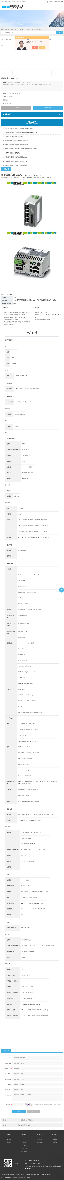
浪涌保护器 (24, 1151)
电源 (24, 1145)
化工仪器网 (27, 1177)
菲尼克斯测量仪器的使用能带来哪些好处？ (16, 157)
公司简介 (9, 1139)
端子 (24, 1139)
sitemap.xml (8, 1177)
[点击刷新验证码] (29, 1104)
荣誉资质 (9, 1142)
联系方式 (55, 1142)
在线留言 (55, 1139)
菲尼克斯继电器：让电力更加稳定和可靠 (16, 165)
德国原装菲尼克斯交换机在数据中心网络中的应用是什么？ (21, 132)
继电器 (24, 1142)
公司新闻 (39, 1139)
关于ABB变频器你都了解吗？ (13, 153)
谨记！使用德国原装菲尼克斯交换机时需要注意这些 (19, 128)
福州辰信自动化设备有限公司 (15, 1)
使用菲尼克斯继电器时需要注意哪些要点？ (16, 144)
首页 (10, 39)
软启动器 (24, 1148)
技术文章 (39, 1142)
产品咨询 (16, 108)
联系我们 (48, 108)
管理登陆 (14, 1177)
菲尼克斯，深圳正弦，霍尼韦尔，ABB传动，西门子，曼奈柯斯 (24, 29)
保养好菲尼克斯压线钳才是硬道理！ (15, 136)
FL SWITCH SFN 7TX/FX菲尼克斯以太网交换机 (20, 1120)
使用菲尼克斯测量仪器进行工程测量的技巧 (16, 161)
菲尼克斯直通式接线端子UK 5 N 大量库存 (16, 140)
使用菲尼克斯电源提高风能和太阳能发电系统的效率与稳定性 (21, 149)
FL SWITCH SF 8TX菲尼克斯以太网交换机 (19, 1125)
